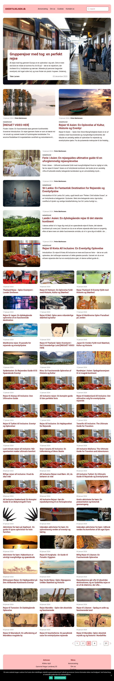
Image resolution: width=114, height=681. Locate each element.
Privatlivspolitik (60, 678)
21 (106, 643)
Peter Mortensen (21, 118)
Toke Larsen (14, 76)
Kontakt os (70, 9)
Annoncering (43, 9)
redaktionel (7, 122)
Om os (52, 9)
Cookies (60, 9)
